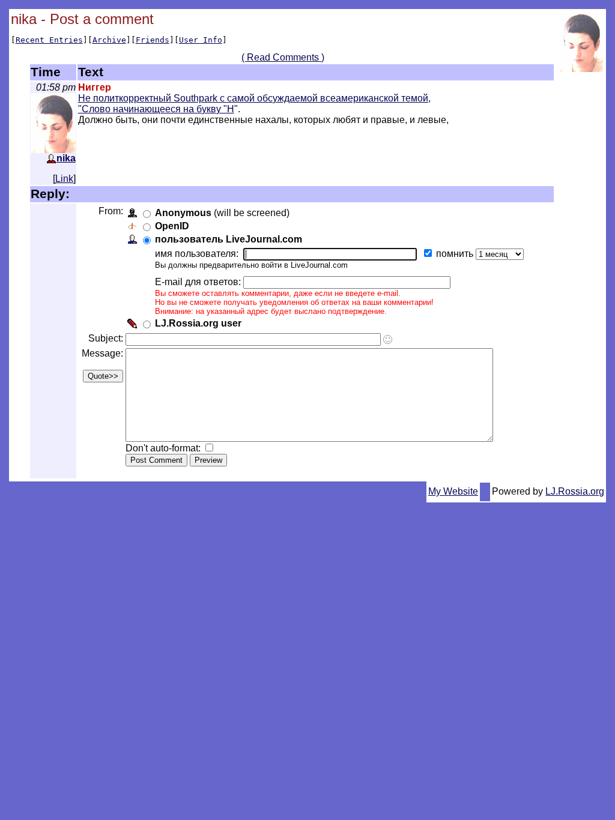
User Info (200, 39)
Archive (109, 39)
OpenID (172, 226)
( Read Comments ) (282, 57)
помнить (456, 254)
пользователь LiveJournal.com (228, 239)
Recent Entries (49, 39)
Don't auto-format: (164, 448)
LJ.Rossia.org (574, 491)
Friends (152, 39)
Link (64, 178)
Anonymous (183, 213)
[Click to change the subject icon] (387, 339)
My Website (453, 491)
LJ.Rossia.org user (198, 323)
